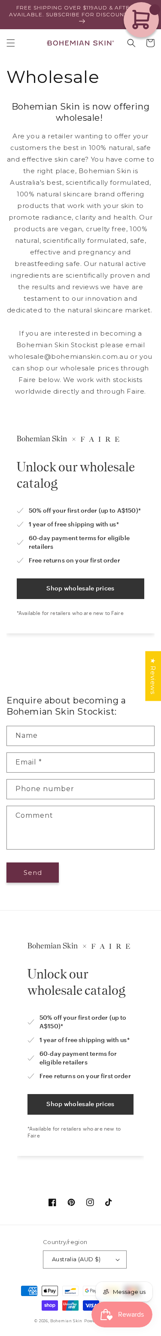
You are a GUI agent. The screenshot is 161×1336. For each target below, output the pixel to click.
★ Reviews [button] (153, 676)
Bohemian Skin (66, 1321)
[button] (10, 43)
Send (33, 872)
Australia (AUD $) (76, 1259)
